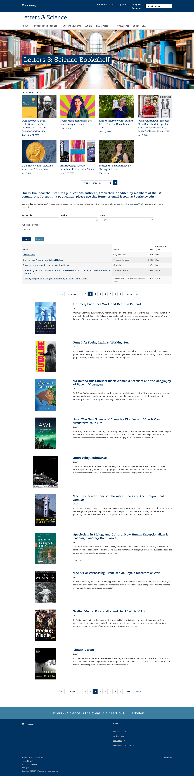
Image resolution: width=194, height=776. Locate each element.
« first (85, 183)
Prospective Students (45, 25)
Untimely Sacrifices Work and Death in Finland (107, 304)
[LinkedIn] (29, 729)
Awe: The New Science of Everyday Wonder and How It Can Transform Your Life (116, 421)
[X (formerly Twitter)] (24, 729)
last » (139, 294)
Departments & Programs (129, 4)
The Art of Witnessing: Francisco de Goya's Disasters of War (116, 573)
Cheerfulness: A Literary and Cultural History (43, 260)
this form (99, 196)
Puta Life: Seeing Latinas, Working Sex (101, 342)
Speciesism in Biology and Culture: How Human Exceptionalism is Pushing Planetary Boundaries (120, 536)
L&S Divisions (103, 25)
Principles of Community (123, 745)
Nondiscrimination (29, 764)
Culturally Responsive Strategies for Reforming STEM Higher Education (55, 278)
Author (64, 215)
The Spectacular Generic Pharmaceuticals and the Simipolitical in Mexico (120, 497)
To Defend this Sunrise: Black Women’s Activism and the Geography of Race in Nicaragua (122, 382)
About (25, 25)
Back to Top (167, 758)
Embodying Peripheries (90, 458)
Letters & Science (44, 17)
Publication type (30, 224)
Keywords (27, 215)
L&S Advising (119, 740)
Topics (103, 215)
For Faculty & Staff (105, 4)
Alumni (88, 25)
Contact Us (136, 8)
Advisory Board (119, 736)
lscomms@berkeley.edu (137, 196)
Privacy (25, 768)
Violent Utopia (83, 650)
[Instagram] (34, 729)
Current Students (72, 25)
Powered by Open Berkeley (33, 758)
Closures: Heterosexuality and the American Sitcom (46, 265)
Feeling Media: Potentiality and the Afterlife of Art (109, 611)
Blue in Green (29, 254)
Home (115, 723)
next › (130, 294)
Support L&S (139, 25)
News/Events (122, 25)
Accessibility (27, 761)
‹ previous (97, 183)
